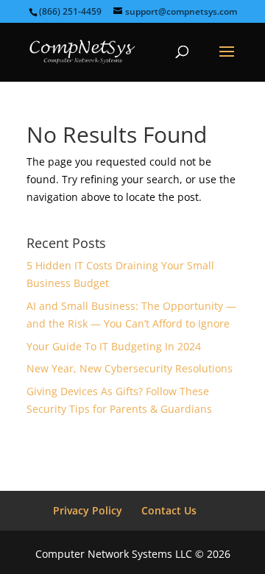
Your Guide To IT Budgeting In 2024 (113, 346)
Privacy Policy (87, 510)
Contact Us (169, 510)
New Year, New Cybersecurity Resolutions (129, 368)
